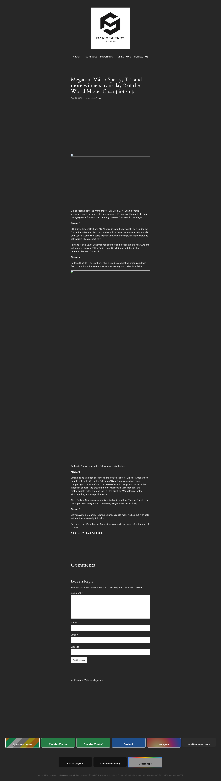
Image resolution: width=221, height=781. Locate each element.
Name (75, 622)
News (98, 98)
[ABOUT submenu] (81, 56)
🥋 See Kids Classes (22, 744)
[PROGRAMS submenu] (114, 56)
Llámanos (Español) (110, 763)
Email (74, 634)
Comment (77, 593)
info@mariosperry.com (199, 744)
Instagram (164, 744)
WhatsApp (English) (58, 744)
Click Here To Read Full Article (87, 533)
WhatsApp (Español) (93, 744)
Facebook (129, 744)
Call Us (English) (75, 763)
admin (90, 98)
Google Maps (145, 764)
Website (75, 647)
